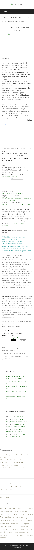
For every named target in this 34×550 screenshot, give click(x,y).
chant (6, 351)
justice (25, 520)
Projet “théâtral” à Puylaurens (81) (11, 462)
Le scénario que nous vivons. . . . (10, 465)
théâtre (10, 535)
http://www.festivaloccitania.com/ (13, 193)
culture (16, 514)
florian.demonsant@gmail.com (11, 338)
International (20, 520)
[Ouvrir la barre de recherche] (31, 11)
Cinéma (20, 511)
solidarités (3, 535)
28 (16, 493)
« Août (2, 497)
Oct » (7, 497)
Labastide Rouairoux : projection (15, 353)
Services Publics (22, 532)
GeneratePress (17, 547)
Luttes (6, 523)
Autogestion (13, 508)
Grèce (12, 520)
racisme (1, 532)
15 (21, 486)
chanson (14, 511)
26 (6, 493)
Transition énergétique (19, 535)
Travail (27, 535)
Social (28, 532)
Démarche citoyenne (11, 517)
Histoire (16, 520)
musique (12, 351)
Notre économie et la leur (18, 526)
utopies (31, 535)
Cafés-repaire (7, 511)
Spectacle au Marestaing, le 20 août (12, 468)
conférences (8, 514)
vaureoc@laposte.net (9, 177)
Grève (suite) (19, 417)
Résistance (9, 531)
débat (32, 514)
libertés (29, 520)
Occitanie (30, 526)
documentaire (25, 514)
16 (25, 486)
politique (3, 529)
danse (20, 514)
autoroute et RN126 (22, 508)
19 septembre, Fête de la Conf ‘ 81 (11, 460)
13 (11, 486)
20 (11, 489)
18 (1, 489)
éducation (3, 538)
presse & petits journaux (14, 529)
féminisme (3, 521)
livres (1, 524)
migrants (26, 524)
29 (21, 493)
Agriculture (4, 508)
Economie (30, 517)
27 (11, 493)
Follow (23, 340)
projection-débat (27, 529)
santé (16, 532)
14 (16, 486)
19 (6, 489)
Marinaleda (20, 523)
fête (8, 520)
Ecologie (25, 517)
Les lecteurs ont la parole (13, 348)
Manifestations (13, 524)
